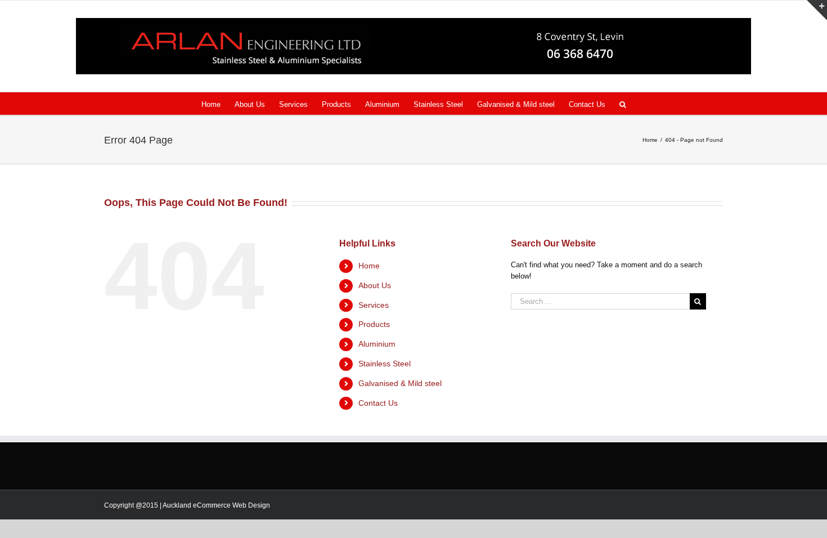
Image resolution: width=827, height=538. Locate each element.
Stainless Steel (384, 363)
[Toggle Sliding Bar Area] (817, 10)
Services (373, 305)
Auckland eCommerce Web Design (216, 505)
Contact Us (378, 402)
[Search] (622, 103)
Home (369, 265)
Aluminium (376, 343)
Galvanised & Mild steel (400, 383)
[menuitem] (218, 103)
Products (374, 324)
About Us (374, 285)
